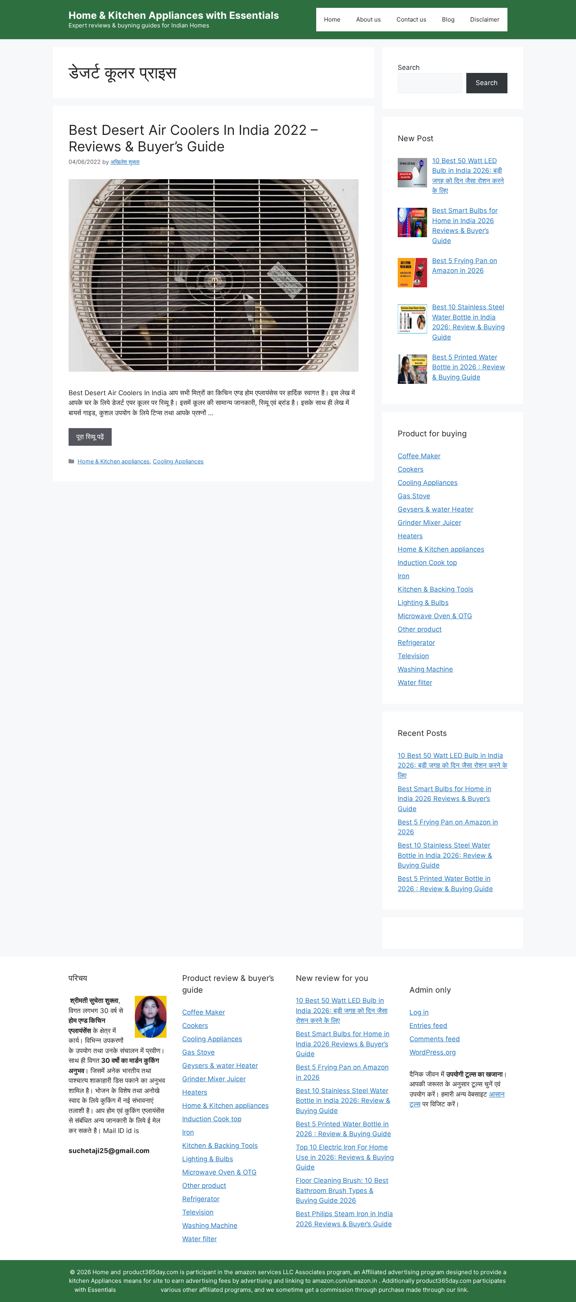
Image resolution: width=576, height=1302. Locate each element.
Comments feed (434, 1039)
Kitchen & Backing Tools (435, 589)
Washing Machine (425, 669)
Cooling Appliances (178, 461)
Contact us (411, 19)
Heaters (410, 536)
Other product (420, 629)
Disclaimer (485, 19)
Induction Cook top (427, 563)
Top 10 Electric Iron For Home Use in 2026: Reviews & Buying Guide (345, 1157)
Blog (448, 19)
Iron (403, 576)
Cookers (411, 469)
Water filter (415, 682)
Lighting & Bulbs (423, 603)
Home (332, 19)
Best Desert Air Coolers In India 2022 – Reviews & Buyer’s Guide (193, 138)
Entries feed (428, 1026)
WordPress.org (432, 1052)
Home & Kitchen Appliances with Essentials (174, 15)
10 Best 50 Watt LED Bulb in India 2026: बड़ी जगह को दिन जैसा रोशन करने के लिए (452, 765)
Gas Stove (414, 496)
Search (409, 67)
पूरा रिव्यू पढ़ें (90, 437)
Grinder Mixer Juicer (429, 523)
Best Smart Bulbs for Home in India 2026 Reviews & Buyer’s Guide (444, 799)
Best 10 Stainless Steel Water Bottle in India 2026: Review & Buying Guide (445, 855)
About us (368, 19)
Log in (419, 1012)
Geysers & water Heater (435, 509)
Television (413, 656)
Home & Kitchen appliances (114, 461)
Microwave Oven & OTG (435, 616)
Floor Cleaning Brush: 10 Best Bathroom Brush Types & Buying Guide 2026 (342, 1190)
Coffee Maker (419, 456)
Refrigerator (416, 642)
